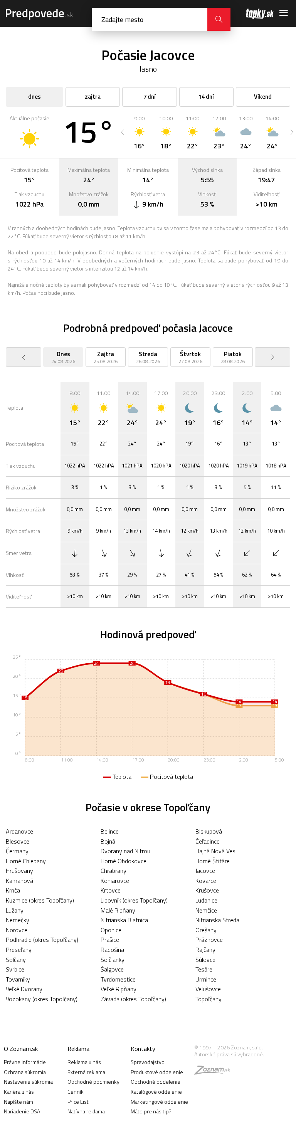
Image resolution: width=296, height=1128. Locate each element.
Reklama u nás (84, 1062)
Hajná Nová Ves (215, 851)
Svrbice (15, 969)
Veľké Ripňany (118, 989)
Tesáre (203, 969)
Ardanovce (19, 831)
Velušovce (208, 989)
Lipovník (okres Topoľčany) (134, 900)
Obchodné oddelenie (155, 1082)
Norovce (16, 930)
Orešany (206, 930)
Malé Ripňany (118, 910)
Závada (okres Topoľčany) (133, 999)
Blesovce (17, 841)
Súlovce (205, 959)
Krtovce (111, 890)
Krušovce (207, 890)
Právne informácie (25, 1062)
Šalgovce (112, 969)
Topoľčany (208, 999)
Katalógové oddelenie (156, 1092)
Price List (78, 1102)
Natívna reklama (86, 1111)
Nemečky (17, 920)
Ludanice (206, 900)
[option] (139, 132)
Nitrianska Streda (217, 920)
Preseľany (19, 949)
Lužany (15, 910)
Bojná (108, 841)
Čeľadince (207, 841)
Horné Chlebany (26, 861)
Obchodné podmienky (93, 1082)
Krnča (13, 890)
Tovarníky (18, 979)
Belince (110, 831)
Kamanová (19, 880)
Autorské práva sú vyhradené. (229, 1054)
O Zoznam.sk (21, 1048)
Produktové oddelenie (157, 1072)
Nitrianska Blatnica (124, 920)
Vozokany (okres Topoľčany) (41, 999)
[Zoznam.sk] (214, 1072)
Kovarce (205, 880)
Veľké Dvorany (24, 989)
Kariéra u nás (19, 1092)
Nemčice (206, 910)
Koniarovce (115, 880)
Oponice (111, 930)
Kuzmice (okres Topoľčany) (40, 900)
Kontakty (143, 1048)
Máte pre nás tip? (151, 1111)
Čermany (17, 851)
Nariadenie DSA (22, 1111)
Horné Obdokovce (123, 861)
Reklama (78, 1048)
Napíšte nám (18, 1102)
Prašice (110, 939)
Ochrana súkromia (25, 1072)
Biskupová (208, 831)
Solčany (16, 959)
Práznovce (209, 939)
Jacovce (205, 870)
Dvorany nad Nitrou (125, 851)
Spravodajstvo (148, 1062)
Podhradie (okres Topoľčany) (42, 939)
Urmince (205, 979)
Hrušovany (19, 870)
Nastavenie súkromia (28, 1082)
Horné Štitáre (212, 861)
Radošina (112, 949)
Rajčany (205, 949)
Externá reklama (86, 1072)
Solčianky (112, 959)
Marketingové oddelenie (159, 1102)
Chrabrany (113, 870)
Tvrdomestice (118, 979)
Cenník (75, 1092)
